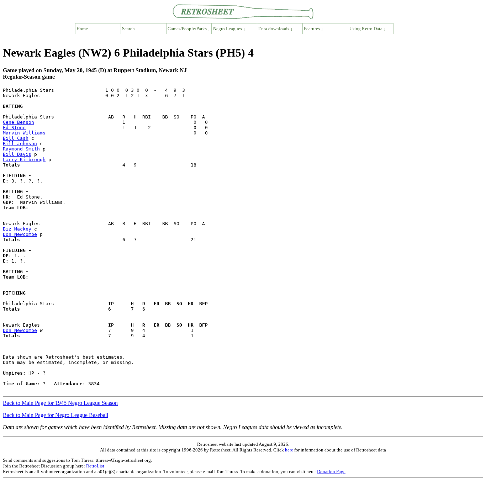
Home (82, 28)
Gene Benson (18, 122)
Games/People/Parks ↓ (189, 28)
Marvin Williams (24, 133)
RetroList (95, 466)
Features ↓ (313, 28)
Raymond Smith (21, 149)
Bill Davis (17, 154)
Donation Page (331, 471)
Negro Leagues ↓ (229, 28)
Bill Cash (15, 138)
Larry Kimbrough (24, 159)
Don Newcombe (20, 234)
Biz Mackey (17, 229)
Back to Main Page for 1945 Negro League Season (60, 403)
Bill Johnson (20, 143)
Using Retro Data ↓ (367, 28)
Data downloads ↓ (275, 28)
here (289, 450)
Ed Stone (14, 127)
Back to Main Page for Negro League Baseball (55, 415)
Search (128, 28)
